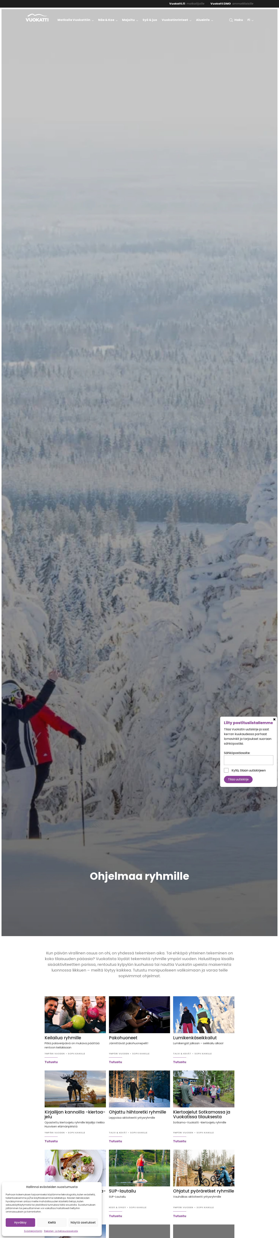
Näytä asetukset (83, 1222)
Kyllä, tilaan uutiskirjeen (249, 1219)
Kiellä (52, 1222)
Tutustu (51, 1062)
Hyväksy (20, 1222)
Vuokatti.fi (177, 4)
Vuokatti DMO (220, 4)
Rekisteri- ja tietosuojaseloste (61, 1231)
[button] (236, 20)
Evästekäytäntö (33, 1231)
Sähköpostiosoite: (237, 1202)
